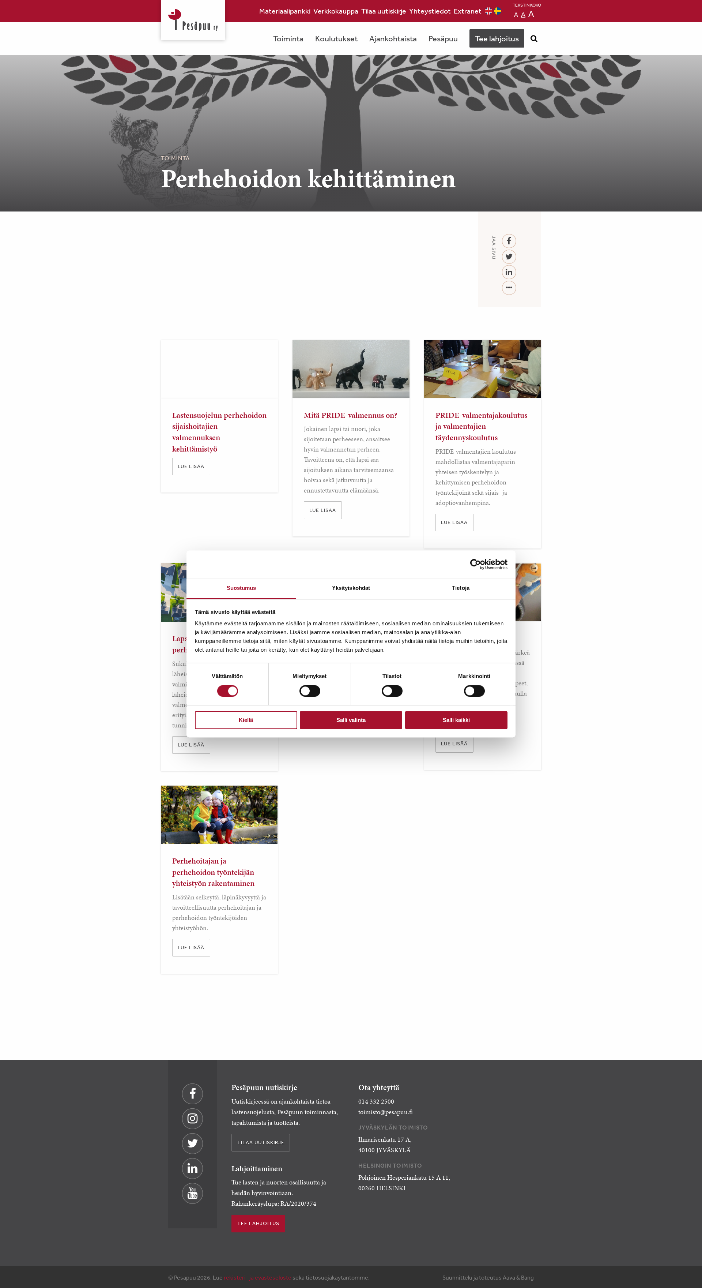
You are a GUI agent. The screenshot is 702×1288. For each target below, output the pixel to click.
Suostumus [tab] (241, 588)
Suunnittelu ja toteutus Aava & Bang (488, 1277)
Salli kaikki (456, 720)
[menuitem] (285, 11)
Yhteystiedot (430, 11)
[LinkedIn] (509, 272)
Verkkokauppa (335, 11)
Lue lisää (191, 466)
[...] (509, 288)
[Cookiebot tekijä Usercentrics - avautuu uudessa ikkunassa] (475, 564)
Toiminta (288, 38)
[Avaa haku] (533, 38)
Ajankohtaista (393, 38)
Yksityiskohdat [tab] (351, 588)
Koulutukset (336, 38)
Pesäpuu (193, 20)
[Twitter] (509, 257)
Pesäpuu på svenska (497, 11)
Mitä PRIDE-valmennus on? (350, 415)
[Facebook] (509, 241)
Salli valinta (351, 720)
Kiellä (246, 720)
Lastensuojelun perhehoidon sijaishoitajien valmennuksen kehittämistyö (219, 431)
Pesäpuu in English (488, 11)
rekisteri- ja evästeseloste (257, 1277)
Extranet (468, 11)
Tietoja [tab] (460, 588)
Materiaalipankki (284, 11)
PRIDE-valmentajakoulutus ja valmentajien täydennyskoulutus (481, 426)
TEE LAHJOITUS (258, 1223)
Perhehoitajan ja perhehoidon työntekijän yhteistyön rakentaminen (213, 872)
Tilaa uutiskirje (383, 11)
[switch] (309, 691)
